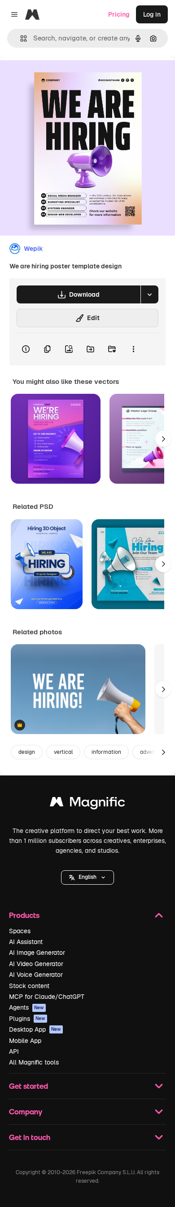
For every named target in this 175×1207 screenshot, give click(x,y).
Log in (152, 14)
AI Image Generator (37, 953)
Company (25, 1111)
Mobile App (25, 1041)
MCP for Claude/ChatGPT (46, 997)
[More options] (133, 349)
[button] (87, 877)
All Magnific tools (34, 1062)
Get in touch (29, 1137)
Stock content (29, 986)
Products (24, 915)
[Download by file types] (149, 294)
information (106, 752)
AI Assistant (26, 942)
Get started (28, 1086)
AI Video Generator (36, 964)
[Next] (163, 439)
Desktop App (35, 1029)
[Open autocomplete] (20, 38)
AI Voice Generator (36, 975)
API (14, 1051)
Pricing (119, 14)
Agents (26, 1007)
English (87, 877)
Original (57, 77)
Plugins (27, 1019)
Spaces (20, 931)
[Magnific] (87, 804)
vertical (63, 752)
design (26, 752)
